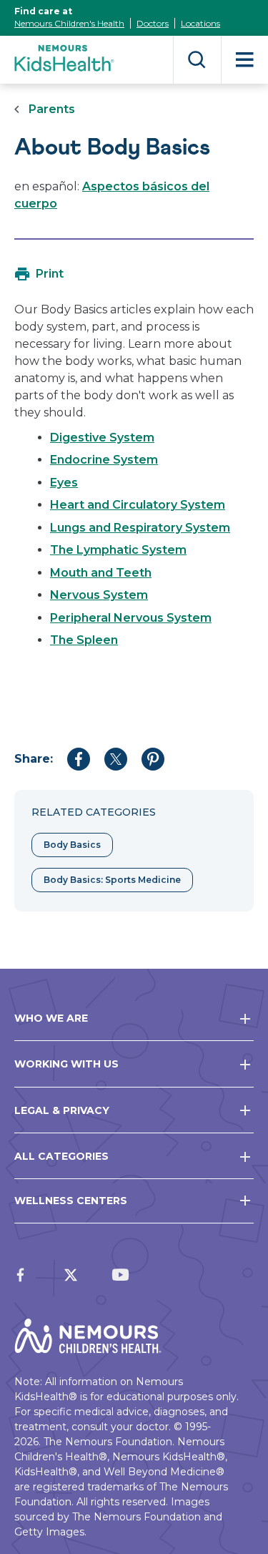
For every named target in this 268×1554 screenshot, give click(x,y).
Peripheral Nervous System (131, 618)
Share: (33, 759)
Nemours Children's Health (69, 23)
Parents (52, 109)
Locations (200, 23)
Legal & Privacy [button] (61, 1110)
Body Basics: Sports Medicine (112, 879)
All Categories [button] (61, 1156)
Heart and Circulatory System (137, 505)
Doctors (153, 23)
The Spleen (84, 640)
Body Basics (72, 844)
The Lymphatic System (118, 550)
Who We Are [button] (51, 1018)
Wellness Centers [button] (70, 1200)
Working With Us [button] (66, 1063)
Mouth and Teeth (101, 573)
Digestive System (102, 437)
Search (197, 60)
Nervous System (99, 595)
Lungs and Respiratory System (140, 527)
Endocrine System (104, 459)
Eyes (64, 482)
